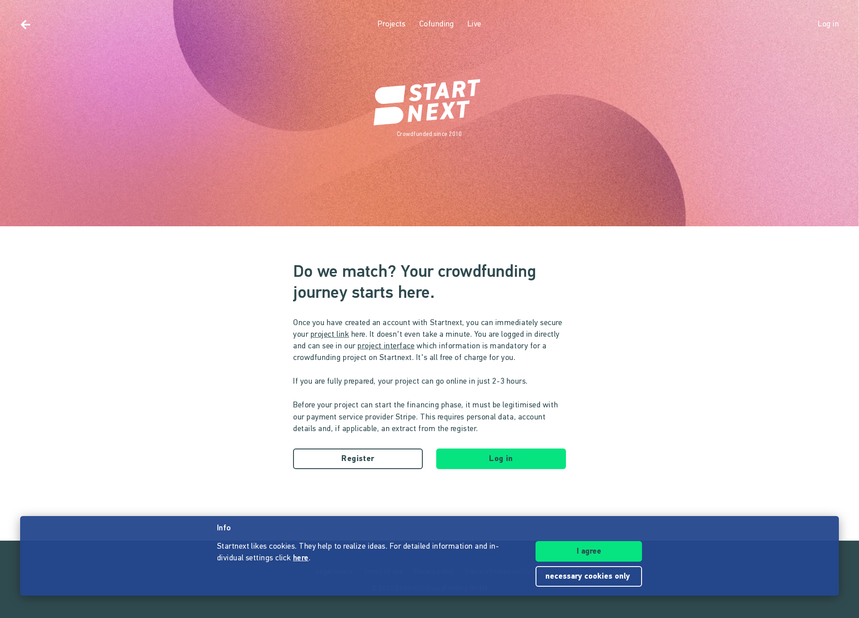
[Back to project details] (25, 24)
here (301, 559)
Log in (501, 459)
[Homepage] (429, 103)
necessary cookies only (588, 577)
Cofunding (436, 25)
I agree (589, 552)
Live (474, 25)
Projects (392, 25)
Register (357, 459)
